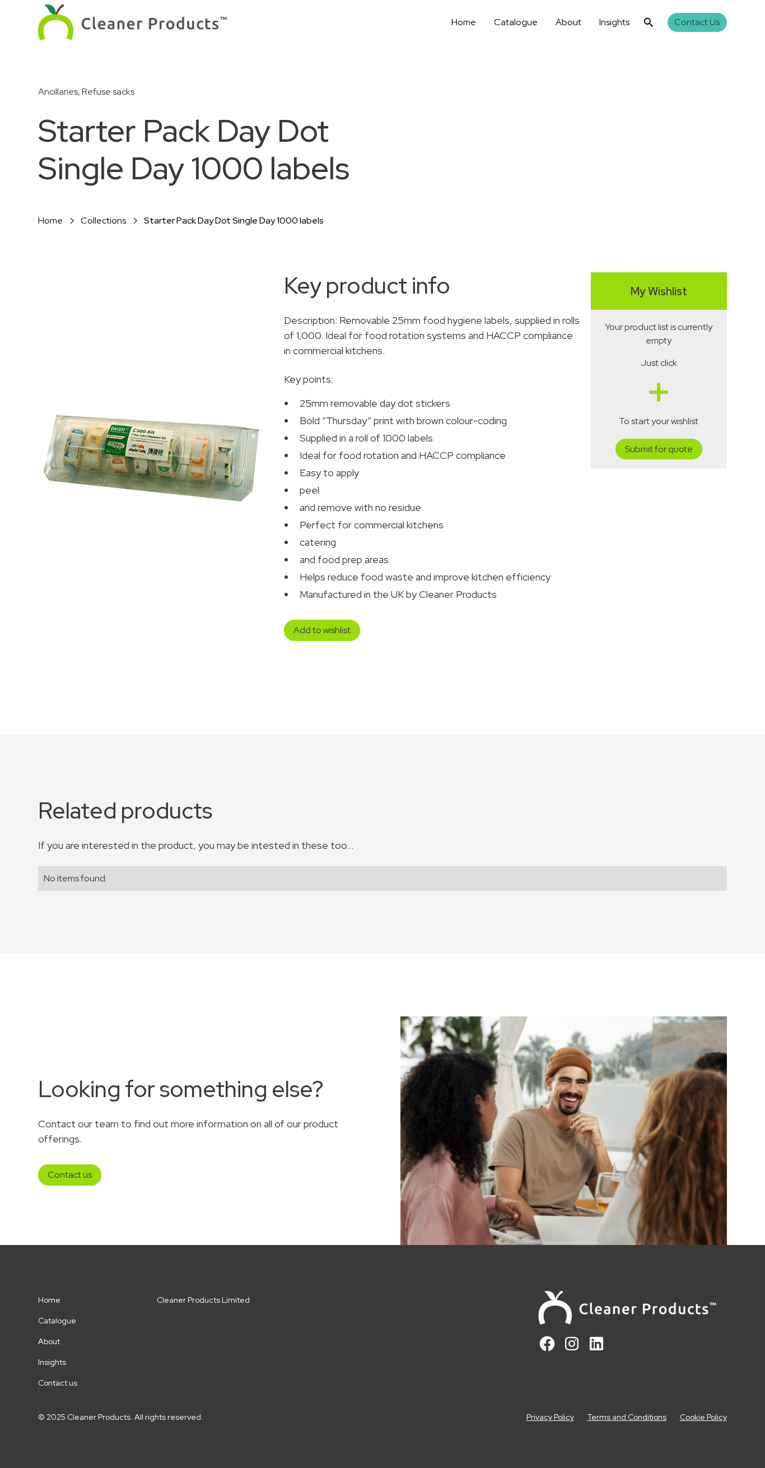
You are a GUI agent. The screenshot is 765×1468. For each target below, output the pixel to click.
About (568, 22)
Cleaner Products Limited (203, 1300)
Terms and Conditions (626, 1417)
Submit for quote (659, 449)
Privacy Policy (550, 1417)
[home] (132, 22)
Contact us (70, 1175)
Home (463, 22)
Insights (614, 22)
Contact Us (697, 22)
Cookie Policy (703, 1417)
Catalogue (516, 22)
